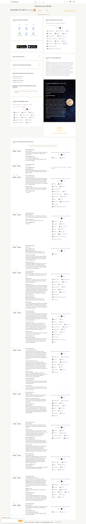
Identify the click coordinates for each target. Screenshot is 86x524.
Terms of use (37, 522)
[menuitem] (35, 2)
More (21, 518)
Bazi (39, 1)
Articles (43, 1)
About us (26, 522)
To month (39, 10)
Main (35, 1)
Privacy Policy (31, 522)
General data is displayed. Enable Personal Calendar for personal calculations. (25, 92)
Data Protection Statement (45, 522)
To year (47, 10)
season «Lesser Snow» (69, 11)
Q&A (52, 522)
